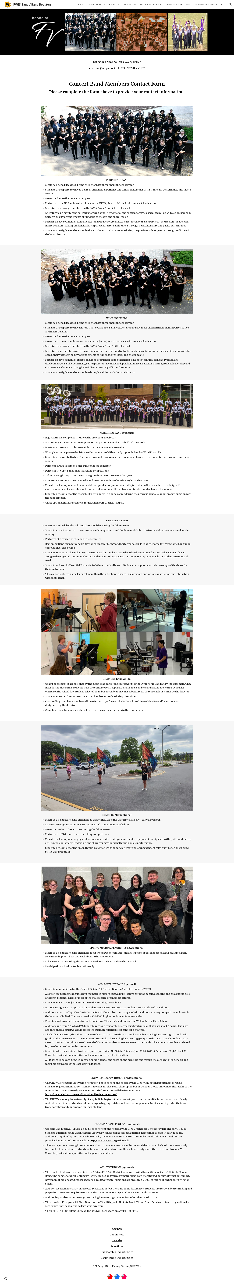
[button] (230, 4)
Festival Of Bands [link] (149, 4)
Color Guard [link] (129, 4)
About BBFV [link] (95, 4)
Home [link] (81, 4)
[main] (117, 65)
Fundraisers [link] (173, 4)
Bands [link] (112, 4)
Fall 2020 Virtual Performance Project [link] (205, 4)
